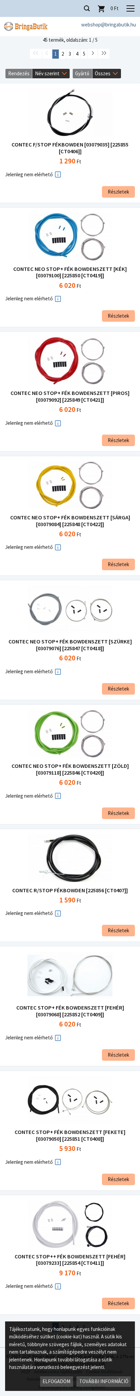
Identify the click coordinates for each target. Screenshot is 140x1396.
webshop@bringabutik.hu (108, 24)
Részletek (118, 191)
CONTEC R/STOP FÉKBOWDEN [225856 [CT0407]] (70, 890)
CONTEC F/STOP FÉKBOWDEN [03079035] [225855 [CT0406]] (70, 148)
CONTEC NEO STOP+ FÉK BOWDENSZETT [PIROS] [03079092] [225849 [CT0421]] (70, 396)
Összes (102, 73)
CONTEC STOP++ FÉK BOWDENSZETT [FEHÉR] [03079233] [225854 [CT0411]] (70, 1260)
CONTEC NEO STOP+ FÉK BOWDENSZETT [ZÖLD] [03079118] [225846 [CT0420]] (70, 769)
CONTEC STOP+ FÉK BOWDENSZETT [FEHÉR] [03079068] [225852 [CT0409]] (70, 1011)
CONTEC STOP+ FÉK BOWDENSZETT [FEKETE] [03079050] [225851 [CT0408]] (70, 1135)
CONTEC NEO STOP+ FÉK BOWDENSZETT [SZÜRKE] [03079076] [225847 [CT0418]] (70, 645)
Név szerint (47, 73)
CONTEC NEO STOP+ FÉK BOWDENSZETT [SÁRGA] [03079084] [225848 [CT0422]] (70, 521)
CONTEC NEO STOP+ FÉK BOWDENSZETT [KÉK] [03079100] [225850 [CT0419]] (70, 272)
